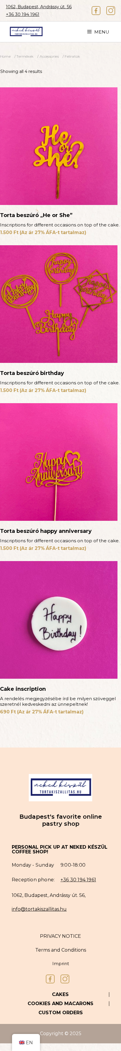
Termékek (24, 56)
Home (5, 56)
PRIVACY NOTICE (60, 936)
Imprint (60, 963)
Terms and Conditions (60, 950)
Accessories (49, 56)
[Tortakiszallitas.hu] (26, 31)
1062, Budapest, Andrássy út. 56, (48, 895)
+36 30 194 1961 (22, 14)
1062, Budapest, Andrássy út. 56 (39, 6)
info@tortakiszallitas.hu (39, 909)
